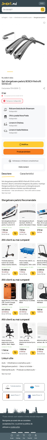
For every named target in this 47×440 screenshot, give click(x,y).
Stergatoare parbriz (39, 17)
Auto (10, 17)
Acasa (11, 438)
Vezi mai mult (6, 193)
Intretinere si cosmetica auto (23, 17)
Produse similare (23, 151)
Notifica (25, 144)
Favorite (30, 438)
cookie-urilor (15, 427)
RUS (42, 3)
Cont (35, 438)
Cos (24, 438)
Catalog (18, 438)
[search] (43, 9)
